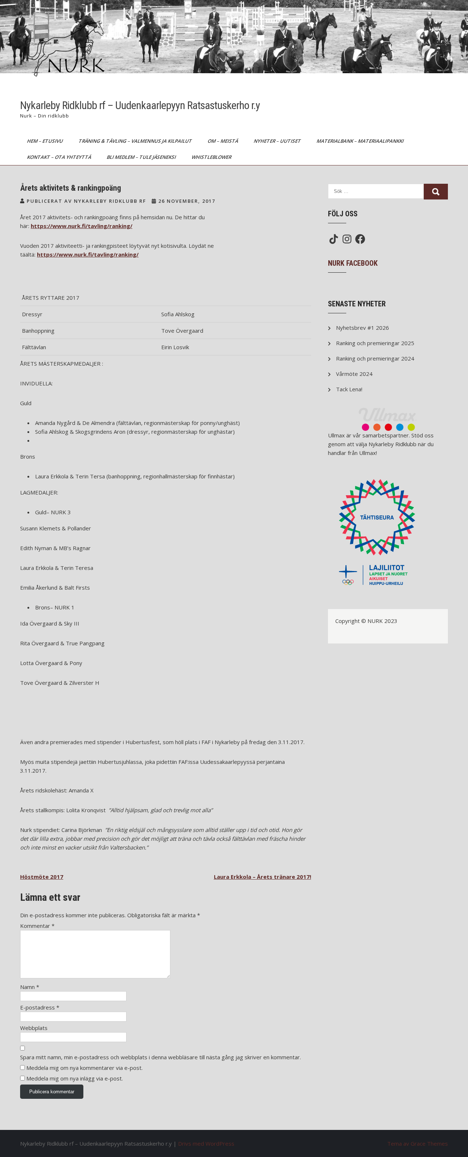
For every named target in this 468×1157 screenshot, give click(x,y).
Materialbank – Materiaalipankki (360, 141)
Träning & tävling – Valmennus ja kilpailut (136, 141)
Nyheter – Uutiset (278, 141)
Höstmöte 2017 (41, 876)
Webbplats (34, 1027)
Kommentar (37, 925)
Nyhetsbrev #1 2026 (362, 327)
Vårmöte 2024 (354, 373)
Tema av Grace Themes (417, 1143)
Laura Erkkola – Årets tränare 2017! (262, 876)
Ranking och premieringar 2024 (375, 358)
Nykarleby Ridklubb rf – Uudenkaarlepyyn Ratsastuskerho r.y (140, 105)
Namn (29, 986)
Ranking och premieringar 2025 (375, 343)
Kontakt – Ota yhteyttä (59, 157)
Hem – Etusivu (45, 141)
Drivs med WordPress (206, 1143)
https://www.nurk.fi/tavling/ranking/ (81, 225)
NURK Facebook (353, 263)
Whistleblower (212, 157)
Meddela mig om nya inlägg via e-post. (74, 1078)
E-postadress (39, 1007)
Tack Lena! (349, 389)
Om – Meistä (223, 141)
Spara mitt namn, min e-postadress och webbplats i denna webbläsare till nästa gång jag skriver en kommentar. (160, 1057)
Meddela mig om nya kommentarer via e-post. (84, 1067)
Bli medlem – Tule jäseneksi (142, 157)
